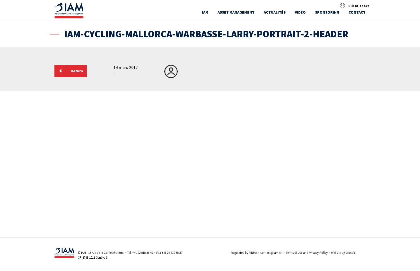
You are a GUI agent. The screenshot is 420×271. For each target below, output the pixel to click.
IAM (205, 12)
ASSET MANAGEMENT (236, 12)
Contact (357, 12)
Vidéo (300, 12)
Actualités (275, 12)
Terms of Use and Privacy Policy (307, 253)
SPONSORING (327, 12)
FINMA (253, 253)
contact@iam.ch (271, 253)
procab (350, 253)
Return (77, 70)
